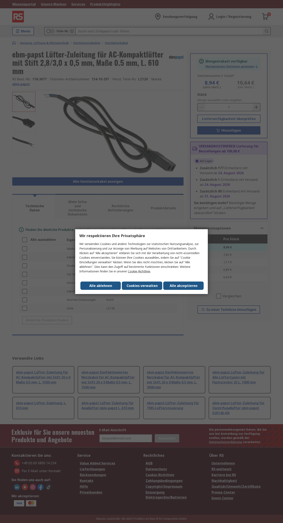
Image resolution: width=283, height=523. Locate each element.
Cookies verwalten (142, 285)
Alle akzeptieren (183, 285)
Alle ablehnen (100, 285)
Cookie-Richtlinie (139, 271)
